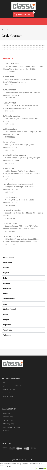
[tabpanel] (23, 158)
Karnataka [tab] (7, 288)
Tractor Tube (6, 393)
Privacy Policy (8, 417)
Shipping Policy (8, 424)
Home (3, 30)
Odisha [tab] (6, 268)
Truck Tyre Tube (7, 396)
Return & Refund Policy (11, 427)
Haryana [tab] (6, 283)
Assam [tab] (5, 304)
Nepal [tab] (5, 314)
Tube (3, 382)
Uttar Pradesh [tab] (8, 257)
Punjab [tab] (6, 319)
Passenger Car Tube (8, 389)
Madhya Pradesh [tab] (9, 309)
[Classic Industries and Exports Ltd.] (23, 9)
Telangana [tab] (7, 335)
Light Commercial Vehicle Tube (13, 386)
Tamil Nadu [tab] (7, 330)
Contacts (6, 431)
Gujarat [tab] (6, 273)
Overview (6, 413)
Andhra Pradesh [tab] (9, 299)
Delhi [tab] (5, 278)
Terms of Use (8, 420)
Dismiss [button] (9, 466)
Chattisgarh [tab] (7, 262)
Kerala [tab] (5, 294)
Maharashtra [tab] (8, 58)
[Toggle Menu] (44, 22)
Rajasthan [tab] (7, 325)
